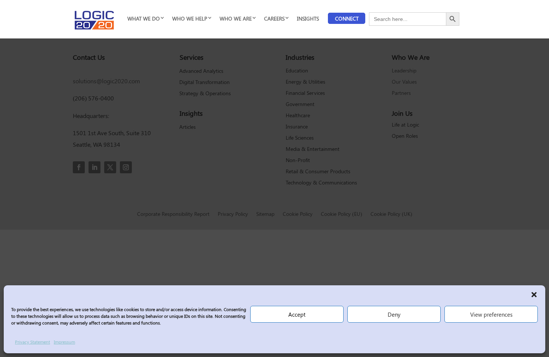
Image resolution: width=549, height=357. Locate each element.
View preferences (491, 314)
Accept (296, 314)
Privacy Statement (32, 342)
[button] (534, 294)
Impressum (64, 342)
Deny (394, 314)
